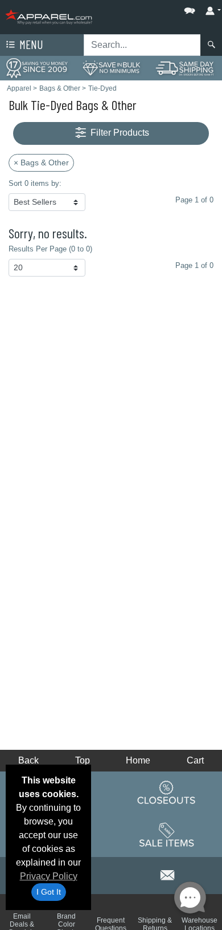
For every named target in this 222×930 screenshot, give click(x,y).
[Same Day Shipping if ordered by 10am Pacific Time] (185, 67)
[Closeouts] (166, 792)
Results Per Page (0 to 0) (50, 249)
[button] (155, 8)
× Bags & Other (41, 162)
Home (138, 760)
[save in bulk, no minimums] (111, 67)
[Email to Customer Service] (168, 874)
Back (28, 760)
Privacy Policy (48, 876)
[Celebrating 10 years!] (37, 67)
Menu (30, 44)
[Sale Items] (166, 834)
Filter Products (118, 132)
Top (82, 760)
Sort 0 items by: (35, 183)
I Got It (48, 891)
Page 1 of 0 (194, 265)
